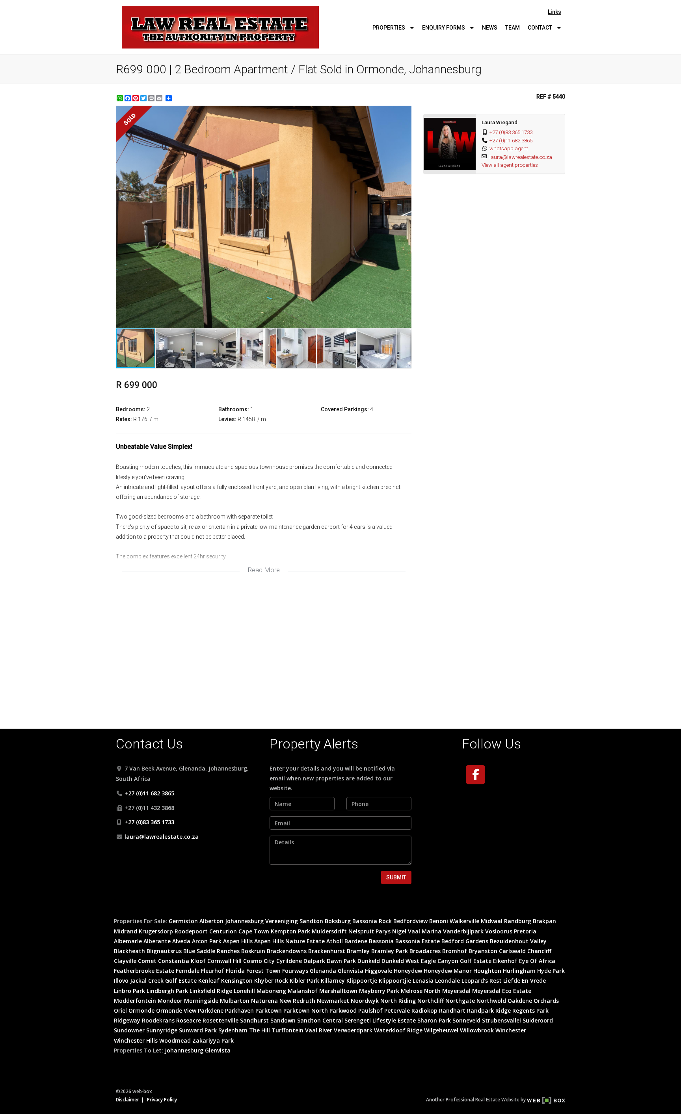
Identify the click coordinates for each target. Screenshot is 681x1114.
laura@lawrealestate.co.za (520, 157)
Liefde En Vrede (524, 980)
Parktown (268, 1010)
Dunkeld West (400, 961)
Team (512, 27)
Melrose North (421, 991)
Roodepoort (191, 931)
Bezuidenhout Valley (518, 941)
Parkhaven (239, 1010)
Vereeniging (281, 921)
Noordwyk (365, 1000)
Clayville (125, 961)
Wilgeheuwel (441, 1030)
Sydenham (232, 1030)
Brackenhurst (326, 951)
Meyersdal (456, 991)
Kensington (237, 980)
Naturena (264, 1000)
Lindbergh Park (167, 991)
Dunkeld (368, 961)
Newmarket (333, 1000)
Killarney (333, 980)
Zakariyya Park (213, 1040)
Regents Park (530, 1010)
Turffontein (287, 1030)
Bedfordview (410, 921)
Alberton (211, 921)
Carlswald (512, 951)
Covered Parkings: (345, 409)
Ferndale (187, 970)
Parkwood (343, 1010)
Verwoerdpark (353, 1030)
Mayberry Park (379, 991)
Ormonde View (176, 1010)
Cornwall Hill (224, 961)
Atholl (334, 941)
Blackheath (129, 951)
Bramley (358, 951)
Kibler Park (304, 980)
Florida (235, 970)
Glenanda (323, 970)
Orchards (546, 1000)
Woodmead (175, 1040)
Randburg (517, 921)
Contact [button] (540, 27)
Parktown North (305, 1010)
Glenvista (350, 970)
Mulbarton (234, 1000)
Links (554, 12)
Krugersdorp (156, 931)
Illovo (121, 980)
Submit (396, 877)
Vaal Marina (424, 931)
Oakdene (520, 1000)
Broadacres (425, 951)
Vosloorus (498, 931)
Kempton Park (290, 931)
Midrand (125, 931)
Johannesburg (244, 921)
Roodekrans (158, 1020)
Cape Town (253, 931)
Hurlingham (519, 970)
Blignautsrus (164, 951)
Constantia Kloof (182, 961)
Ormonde (141, 1010)
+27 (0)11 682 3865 (510, 140)
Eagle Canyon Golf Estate (456, 961)
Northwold (491, 1000)
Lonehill (244, 991)
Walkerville (464, 921)
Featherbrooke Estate (144, 970)
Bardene (355, 941)
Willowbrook (477, 1030)
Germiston (183, 921)
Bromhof (454, 951)
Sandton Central (320, 1020)
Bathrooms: (233, 409)
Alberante (157, 941)
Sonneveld (466, 1020)
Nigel (399, 931)
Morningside (201, 1000)
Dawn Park (341, 961)
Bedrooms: (130, 409)
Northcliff (430, 1000)
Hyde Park (551, 970)
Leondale (447, 980)
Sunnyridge (161, 1030)
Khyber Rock (271, 980)
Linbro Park (129, 991)
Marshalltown (338, 991)
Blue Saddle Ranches (211, 951)
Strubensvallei (501, 1020)
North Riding (398, 1000)
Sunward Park (198, 1030)
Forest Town (263, 970)
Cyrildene (289, 961)
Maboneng (271, 991)
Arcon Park (206, 941)
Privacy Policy (162, 1099)
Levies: (227, 419)
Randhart (452, 1010)
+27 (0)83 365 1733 (510, 132)
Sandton (311, 921)
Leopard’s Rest (481, 980)
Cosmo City (259, 961)
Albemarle (128, 941)
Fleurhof (212, 970)
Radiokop (424, 1010)
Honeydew (408, 970)
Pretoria (525, 931)
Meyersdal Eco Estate (501, 991)
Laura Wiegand (499, 122)
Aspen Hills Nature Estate (289, 941)
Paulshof (370, 1010)
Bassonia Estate (417, 941)
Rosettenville (220, 1020)
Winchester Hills (136, 1040)
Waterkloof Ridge (398, 1030)
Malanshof (303, 991)
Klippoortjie (395, 980)
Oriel (120, 1010)
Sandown (283, 1020)
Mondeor (170, 1000)
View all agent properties (510, 165)
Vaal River (318, 1030)
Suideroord (538, 1020)
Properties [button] (389, 27)
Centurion (223, 931)
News (489, 27)
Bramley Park (389, 951)
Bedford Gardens (464, 941)
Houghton (487, 970)
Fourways (295, 970)
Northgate (460, 1000)
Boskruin (253, 951)
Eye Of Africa (537, 961)
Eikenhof (505, 961)
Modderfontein (135, 1000)
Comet (147, 961)
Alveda (181, 941)
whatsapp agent (508, 148)
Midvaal (491, 921)
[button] (404, 112)
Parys (383, 931)
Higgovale (378, 970)
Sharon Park (434, 1020)
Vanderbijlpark (463, 931)
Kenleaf (209, 980)
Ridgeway (127, 1020)
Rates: (124, 419)
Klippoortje (361, 980)
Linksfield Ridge (211, 991)
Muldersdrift (329, 931)
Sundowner (129, 1030)
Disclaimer (127, 1099)
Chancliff (539, 951)
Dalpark (314, 961)
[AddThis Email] (160, 98)
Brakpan (544, 921)
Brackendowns (287, 951)
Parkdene (210, 1010)
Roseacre (188, 1020)
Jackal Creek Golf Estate (163, 980)
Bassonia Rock (372, 921)
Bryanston (483, 951)
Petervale (397, 1010)
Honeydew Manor (448, 970)
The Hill (259, 1030)
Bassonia (381, 941)
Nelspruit (361, 931)
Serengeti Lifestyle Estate (380, 1020)
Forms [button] (444, 27)
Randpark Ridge (489, 1010)
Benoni (438, 921)
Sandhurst (254, 1020)
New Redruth (297, 1000)
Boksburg (338, 921)
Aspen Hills (238, 941)
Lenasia (423, 980)
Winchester (510, 1030)
